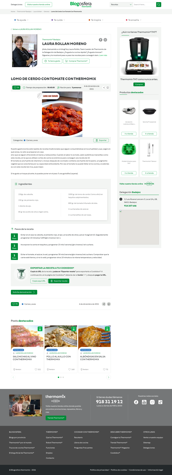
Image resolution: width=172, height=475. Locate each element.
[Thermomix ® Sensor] (149, 149)
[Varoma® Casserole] (149, 110)
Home (13, 11)
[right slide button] (108, 377)
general (46, 11)
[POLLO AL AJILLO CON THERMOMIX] (61, 338)
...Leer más (102, 55)
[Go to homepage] (80, 4)
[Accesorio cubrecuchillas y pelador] (128, 110)
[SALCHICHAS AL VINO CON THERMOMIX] (27, 338)
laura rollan (37, 11)
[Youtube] (144, 402)
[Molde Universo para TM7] (128, 149)
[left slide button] (13, 377)
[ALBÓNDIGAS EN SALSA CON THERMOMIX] (94, 338)
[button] (121, 4)
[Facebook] (136, 402)
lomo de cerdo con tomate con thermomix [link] (66, 11)
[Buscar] (158, 4)
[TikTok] (160, 402)
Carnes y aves (18, 350)
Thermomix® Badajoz (24, 11)
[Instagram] (152, 402)
